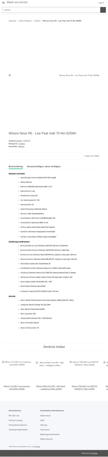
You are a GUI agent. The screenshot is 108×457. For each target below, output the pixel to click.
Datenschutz (45, 416)
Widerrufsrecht (46, 439)
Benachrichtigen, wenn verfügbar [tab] (43, 166)
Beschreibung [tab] (16, 166)
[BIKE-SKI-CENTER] (17, 2)
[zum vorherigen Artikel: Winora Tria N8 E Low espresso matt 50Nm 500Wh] (91, 21)
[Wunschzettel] (89, 3)
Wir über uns (14, 416)
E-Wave (22, 144)
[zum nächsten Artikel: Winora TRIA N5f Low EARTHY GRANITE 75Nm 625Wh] (96, 21)
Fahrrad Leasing (16, 420)
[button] (84, 3)
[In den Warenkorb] (11, 28)
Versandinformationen (18, 425)
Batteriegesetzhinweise (50, 434)
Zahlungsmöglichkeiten (18, 430)
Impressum (45, 430)
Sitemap (43, 425)
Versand (37, 446)
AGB (42, 420)
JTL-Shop (93, 453)
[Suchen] (103, 10)
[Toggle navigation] (3, 1)
